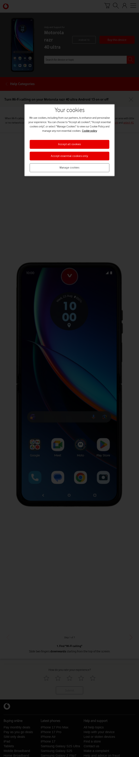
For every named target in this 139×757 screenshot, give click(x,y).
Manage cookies (69, 167)
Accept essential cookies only (69, 156)
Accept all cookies (69, 144)
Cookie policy (89, 131)
